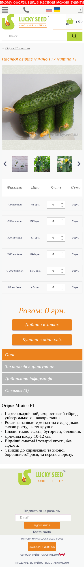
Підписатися (42, 525)
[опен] (5, 10)
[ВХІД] (79, 10)
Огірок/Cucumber (17, 48)
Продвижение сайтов (29, 563)
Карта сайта (42, 532)
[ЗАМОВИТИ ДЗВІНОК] (26, 10)
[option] (20, 164)
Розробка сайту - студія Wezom (39, 555)
